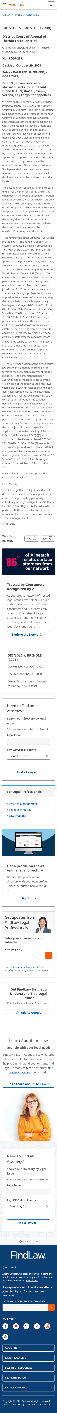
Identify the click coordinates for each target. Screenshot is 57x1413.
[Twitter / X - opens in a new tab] (26, 1326)
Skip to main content (28, 3)
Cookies (44, 1404)
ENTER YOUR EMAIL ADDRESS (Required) (23, 1301)
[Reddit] (47, 1326)
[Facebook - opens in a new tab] (5, 1326)
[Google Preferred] (5, 1337)
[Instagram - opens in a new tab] (37, 1326)
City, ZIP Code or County (21, 749)
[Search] (51, 4)
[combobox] (28, 741)
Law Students (17, 815)
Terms (5, 1404)
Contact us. (32, 1280)
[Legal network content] (51, 1387)
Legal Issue (14, 735)
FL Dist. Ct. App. (32, 15)
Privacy (16, 1404)
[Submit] (48, 955)
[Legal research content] (51, 1377)
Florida (18, 15)
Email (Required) (13, 949)
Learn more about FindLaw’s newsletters (24, 966)
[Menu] (4, 5)
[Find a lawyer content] (51, 1357)
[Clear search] (46, 756)
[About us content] (51, 1347)
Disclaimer (30, 1404)
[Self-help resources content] (51, 1367)
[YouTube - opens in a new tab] (16, 1326)
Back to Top (30, 1241)
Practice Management (23, 804)
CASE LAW (6, 15)
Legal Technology (20, 810)
